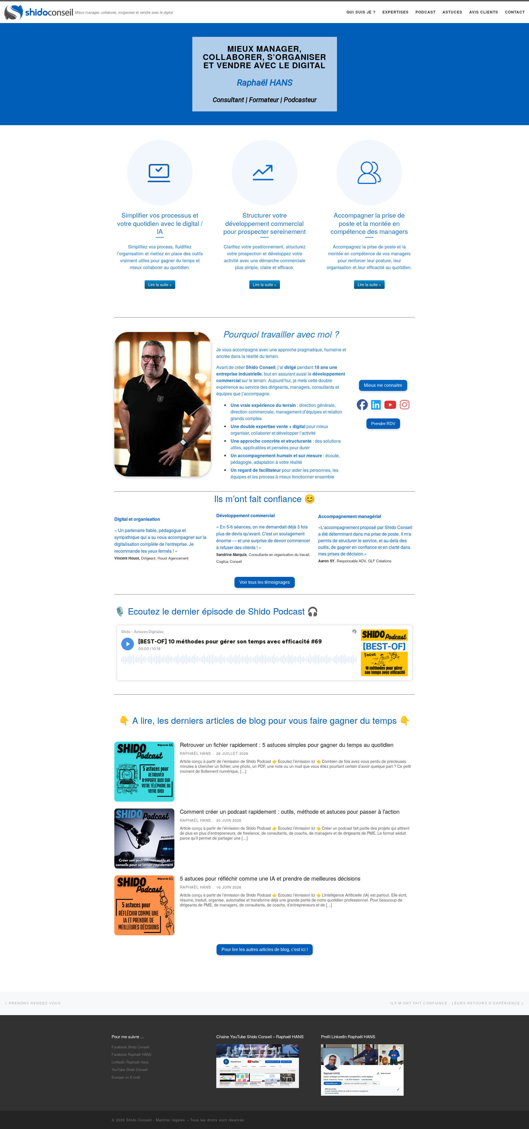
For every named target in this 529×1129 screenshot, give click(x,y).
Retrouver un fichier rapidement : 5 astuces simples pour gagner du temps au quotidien (286, 745)
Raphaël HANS (195, 753)
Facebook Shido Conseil (130, 1046)
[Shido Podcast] (404, 407)
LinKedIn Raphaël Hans (130, 1062)
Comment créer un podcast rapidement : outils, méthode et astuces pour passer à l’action (290, 811)
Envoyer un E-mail (126, 1077)
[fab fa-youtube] (390, 407)
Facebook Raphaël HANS (131, 1054)
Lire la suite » (160, 284)
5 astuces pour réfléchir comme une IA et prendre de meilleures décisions (270, 878)
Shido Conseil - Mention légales (155, 1119)
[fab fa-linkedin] (376, 407)
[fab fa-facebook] (362, 407)
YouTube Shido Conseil (130, 1069)
